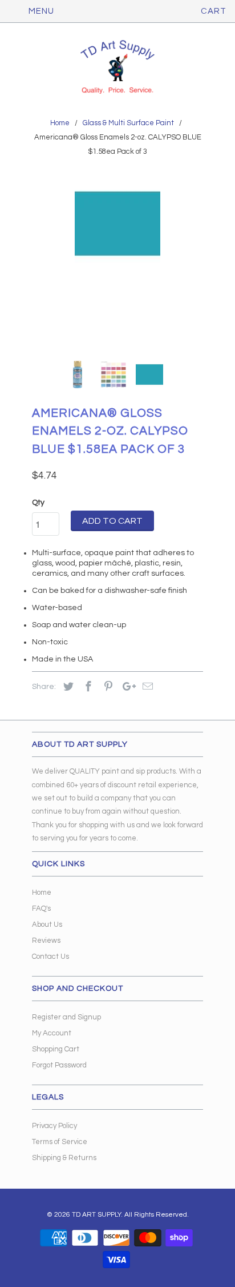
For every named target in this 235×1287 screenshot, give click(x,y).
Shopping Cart (55, 1049)
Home (41, 892)
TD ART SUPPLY (96, 1214)
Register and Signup (66, 1017)
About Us (47, 925)
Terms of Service (59, 1142)
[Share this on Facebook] (87, 687)
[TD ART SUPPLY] (117, 68)
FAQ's (41, 909)
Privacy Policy (54, 1126)
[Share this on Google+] (126, 687)
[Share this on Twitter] (67, 687)
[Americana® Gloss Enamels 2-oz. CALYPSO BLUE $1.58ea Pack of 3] (117, 266)
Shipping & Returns (64, 1158)
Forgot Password (59, 1065)
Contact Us (50, 957)
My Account (51, 1033)
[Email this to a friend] (146, 687)
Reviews (46, 941)
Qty (38, 503)
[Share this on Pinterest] (107, 687)
